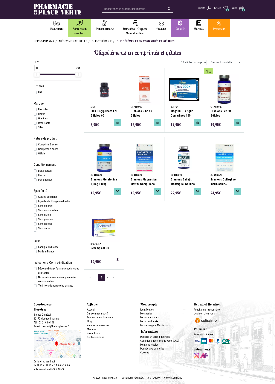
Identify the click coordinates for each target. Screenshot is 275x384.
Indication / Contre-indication (53, 262)
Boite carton (45, 170)
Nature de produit (45, 138)
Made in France (46, 251)
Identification (147, 309)
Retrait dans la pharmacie (207, 309)
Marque (39, 103)
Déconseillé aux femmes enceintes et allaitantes (58, 271)
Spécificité (40, 191)
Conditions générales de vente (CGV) (159, 340)
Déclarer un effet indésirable (155, 336)
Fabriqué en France (48, 247)
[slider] (37, 74)
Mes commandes (149, 317)
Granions (43, 118)
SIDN (40, 127)
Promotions (93, 333)
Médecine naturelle (73, 41)
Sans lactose (45, 223)
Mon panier (146, 313)
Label (37, 241)
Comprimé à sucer (48, 149)
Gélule (41, 153)
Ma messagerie (148, 325)
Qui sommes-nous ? (97, 313)
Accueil (91, 309)
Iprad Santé (44, 123)
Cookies (144, 352)
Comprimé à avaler (48, 144)
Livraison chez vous (204, 313)
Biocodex (43, 109)
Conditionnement (45, 164)
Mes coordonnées (150, 321)
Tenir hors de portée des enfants (55, 285)
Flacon (41, 175)
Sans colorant (45, 205)
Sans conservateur (48, 210)
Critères (39, 86)
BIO (40, 92)
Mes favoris (163, 325)
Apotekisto (164, 377)
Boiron (41, 114)
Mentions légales (149, 344)
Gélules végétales (47, 196)
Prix (36, 62)
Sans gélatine (45, 219)
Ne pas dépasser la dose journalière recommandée (57, 279)
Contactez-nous (95, 337)
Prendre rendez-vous (98, 325)
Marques (91, 329)
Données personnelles (152, 348)
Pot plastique (45, 179)
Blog (89, 321)
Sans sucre (44, 228)
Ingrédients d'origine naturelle (54, 201)
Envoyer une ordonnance (100, 317)
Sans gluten (44, 214)
